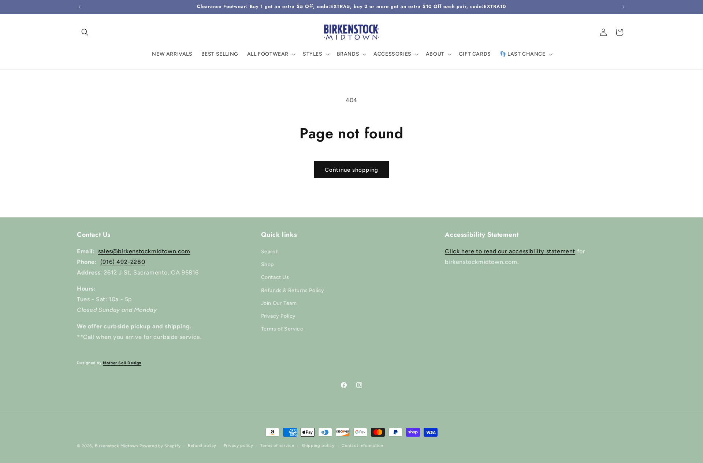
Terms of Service (282, 329)
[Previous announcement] (79, 7)
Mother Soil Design (122, 363)
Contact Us (275, 277)
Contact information (362, 445)
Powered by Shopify (160, 446)
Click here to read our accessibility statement (510, 251)
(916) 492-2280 (122, 261)
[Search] (85, 32)
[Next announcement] (623, 7)
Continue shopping (351, 170)
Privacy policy (238, 445)
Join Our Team (279, 303)
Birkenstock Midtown (116, 446)
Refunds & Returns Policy (292, 290)
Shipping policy (318, 445)
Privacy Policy (278, 316)
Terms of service (277, 445)
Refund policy (202, 445)
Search (270, 252)
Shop (267, 264)
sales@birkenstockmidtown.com (144, 251)
